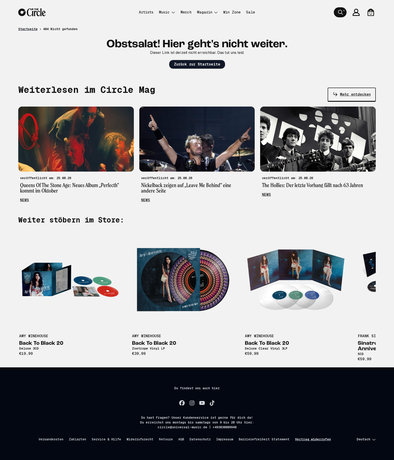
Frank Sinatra (372, 336)
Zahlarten (77, 439)
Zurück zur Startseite (197, 64)
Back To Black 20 (41, 343)
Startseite (28, 29)
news (24, 200)
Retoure (166, 439)
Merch (186, 12)
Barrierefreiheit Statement (264, 439)
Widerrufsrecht (140, 439)
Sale (250, 12)
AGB (181, 439)
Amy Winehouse (33, 336)
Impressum (224, 439)
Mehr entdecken (355, 94)
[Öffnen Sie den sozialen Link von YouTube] (202, 403)
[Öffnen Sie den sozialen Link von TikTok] (212, 403)
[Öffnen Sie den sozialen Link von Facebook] (182, 403)
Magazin (204, 12)
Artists (146, 12)
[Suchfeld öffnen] (340, 12)
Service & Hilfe (106, 439)
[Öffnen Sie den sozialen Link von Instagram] (192, 403)
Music (164, 12)
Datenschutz (200, 439)
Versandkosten (51, 439)
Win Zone (232, 12)
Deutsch (363, 439)
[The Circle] (32, 12)
